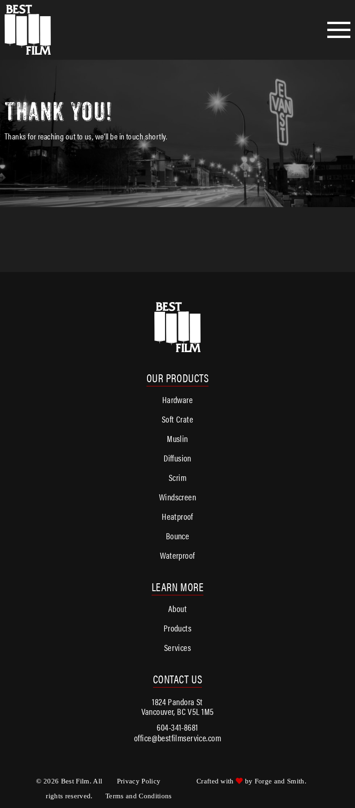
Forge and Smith (280, 781)
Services (177, 647)
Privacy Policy (139, 781)
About (177, 608)
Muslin (177, 438)
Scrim (177, 477)
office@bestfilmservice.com (177, 738)
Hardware (177, 399)
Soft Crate (177, 419)
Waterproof (177, 555)
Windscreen (177, 497)
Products (177, 628)
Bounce (178, 536)
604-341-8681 (177, 727)
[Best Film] (28, 30)
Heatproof (177, 516)
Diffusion (177, 458)
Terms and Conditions (138, 796)
